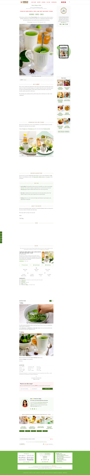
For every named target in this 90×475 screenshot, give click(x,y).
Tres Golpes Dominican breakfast (64, 457)
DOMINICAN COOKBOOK (57, 472)
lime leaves (24, 279)
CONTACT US (38, 472)
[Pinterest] (65, 2)
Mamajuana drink (60, 458)
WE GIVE (43, 472)
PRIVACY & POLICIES (49, 472)
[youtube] (34, 408)
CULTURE (48, 2)
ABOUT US (31, 472)
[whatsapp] (36, 408)
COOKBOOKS (54, 2)
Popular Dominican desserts (63, 455)
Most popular (61, 131)
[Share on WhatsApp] (33, 431)
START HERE (33, 2)
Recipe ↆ (37, 14)
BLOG (35, 472)
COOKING (43, 2)
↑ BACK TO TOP (26, 472)
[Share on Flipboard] (1, 240)
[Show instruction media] (50, 301)
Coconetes (48, 177)
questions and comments (38, 403)
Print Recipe (48, 264)
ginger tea (25, 128)
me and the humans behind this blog (42, 402)
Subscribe (32, 404)
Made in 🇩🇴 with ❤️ (45, 461)
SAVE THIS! (47, 388)
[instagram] (30, 408)
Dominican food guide (61, 454)
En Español (32, 14)
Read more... (54, 465)
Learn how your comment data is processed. (41, 441)
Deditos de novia (42, 177)
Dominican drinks (47, 128)
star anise (23, 282)
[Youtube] (63, 2)
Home (33, 5)
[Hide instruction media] (52, 301)
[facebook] (32, 408)
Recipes (36, 5)
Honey (27, 284)
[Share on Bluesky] (1, 237)
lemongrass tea (31, 128)
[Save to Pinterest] (27, 431)
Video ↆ (42, 14)
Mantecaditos (35, 177)
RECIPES (38, 2)
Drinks (40, 5)
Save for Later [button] (25, 264)
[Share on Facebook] (21, 431)
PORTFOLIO (65, 472)
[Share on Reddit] (39, 431)
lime (22, 283)
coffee (51, 175)
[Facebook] (62, 2)
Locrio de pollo (60, 461)
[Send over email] (45, 431)
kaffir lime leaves (24, 189)
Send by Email (36, 264)
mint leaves (24, 281)
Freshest (67, 131)
